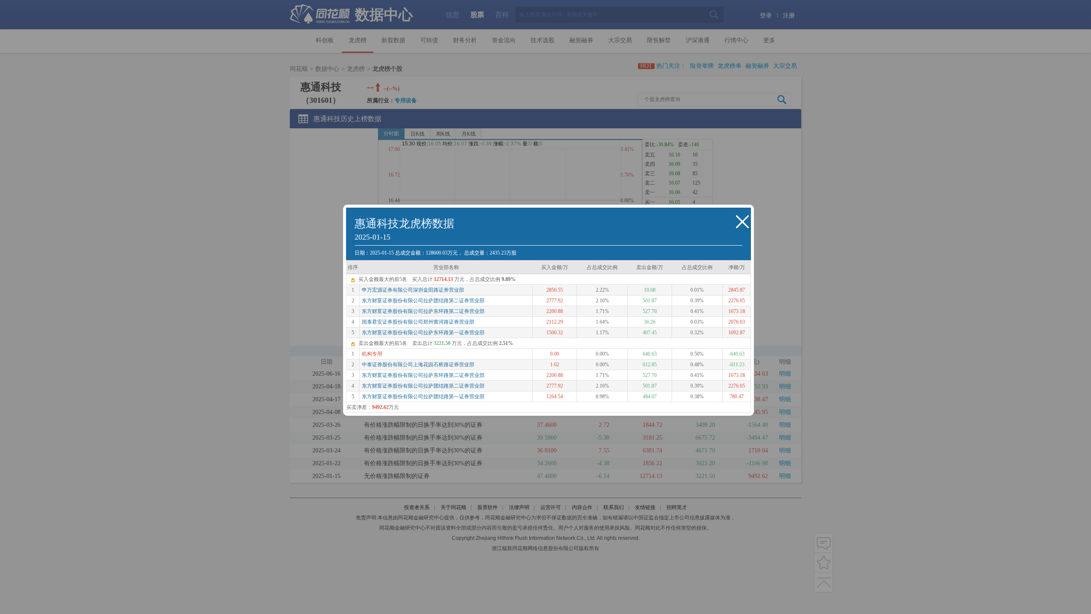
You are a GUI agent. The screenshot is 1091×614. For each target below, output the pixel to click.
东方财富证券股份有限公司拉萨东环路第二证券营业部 (423, 311)
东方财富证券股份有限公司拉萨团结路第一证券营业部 (423, 397)
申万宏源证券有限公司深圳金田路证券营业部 (413, 290)
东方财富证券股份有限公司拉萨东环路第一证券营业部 (423, 333)
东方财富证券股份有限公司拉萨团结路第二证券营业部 (423, 301)
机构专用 (372, 354)
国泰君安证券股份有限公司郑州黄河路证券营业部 (418, 322)
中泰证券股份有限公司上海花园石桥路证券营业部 (418, 365)
